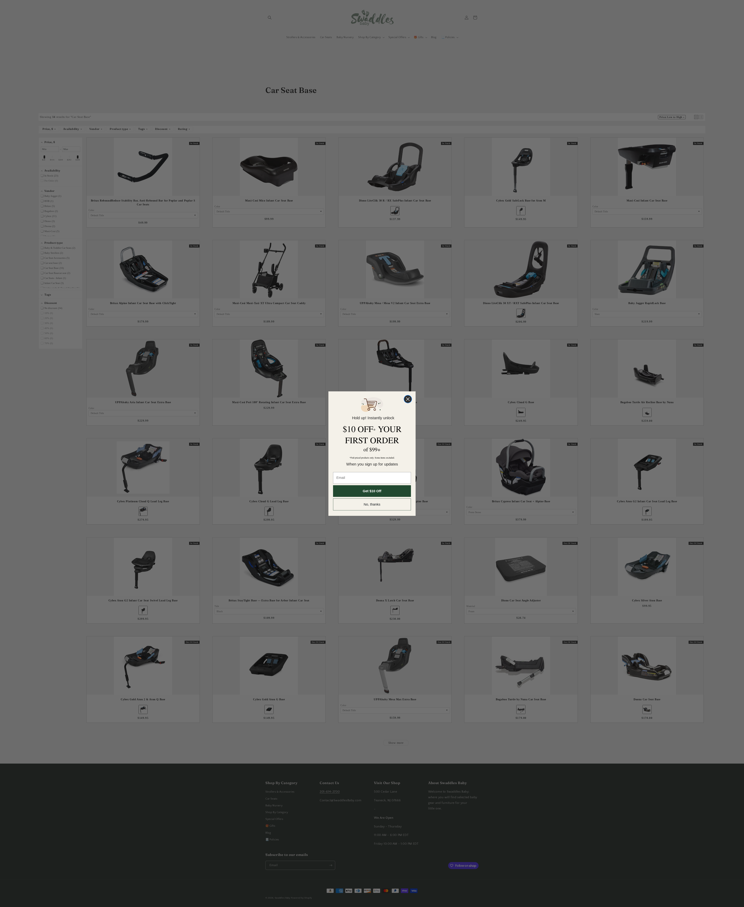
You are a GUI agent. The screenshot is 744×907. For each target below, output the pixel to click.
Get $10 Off (372, 491)
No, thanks (372, 504)
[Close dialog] (408, 399)
